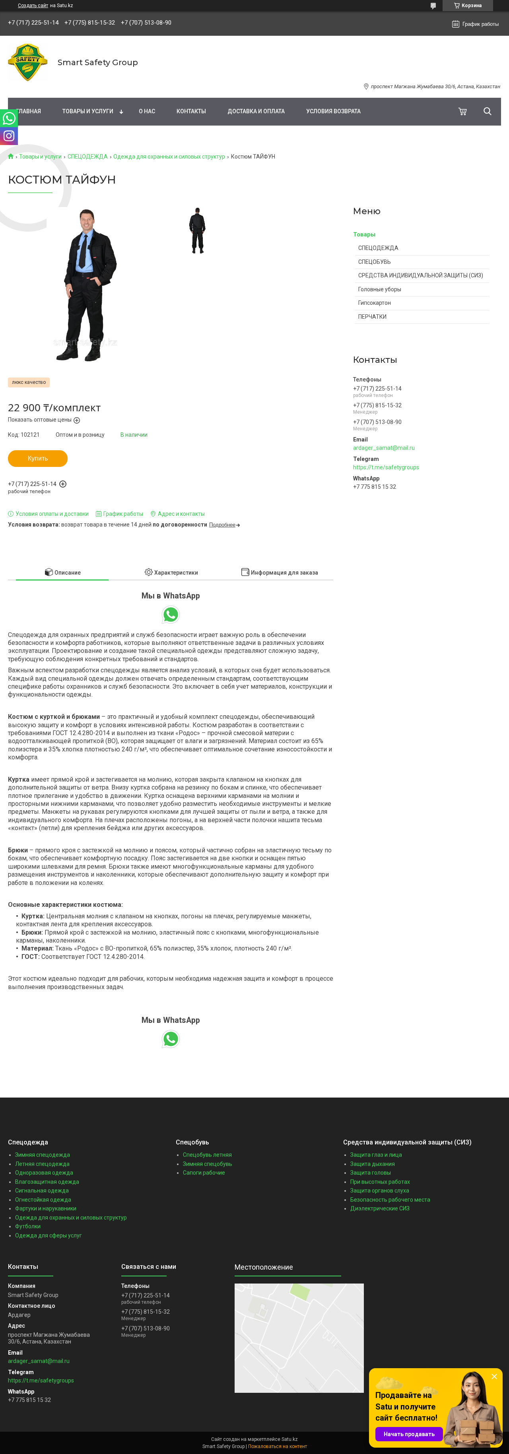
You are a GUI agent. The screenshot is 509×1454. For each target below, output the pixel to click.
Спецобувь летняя (207, 1155)
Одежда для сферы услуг (48, 1235)
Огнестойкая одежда (43, 1200)
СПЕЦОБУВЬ (374, 262)
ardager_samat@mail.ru (384, 448)
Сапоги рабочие (204, 1172)
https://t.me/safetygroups (386, 467)
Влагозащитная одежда (47, 1182)
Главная (28, 111)
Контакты (191, 111)
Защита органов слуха (379, 1190)
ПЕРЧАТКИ (372, 317)
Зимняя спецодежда (42, 1155)
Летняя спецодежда (42, 1164)
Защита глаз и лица (376, 1155)
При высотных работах (380, 1182)
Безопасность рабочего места (390, 1200)
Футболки (28, 1226)
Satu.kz (290, 1439)
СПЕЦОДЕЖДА (88, 156)
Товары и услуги (87, 111)
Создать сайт (33, 5)
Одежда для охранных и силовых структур (169, 156)
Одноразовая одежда (44, 1172)
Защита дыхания (372, 1164)
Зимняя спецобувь (207, 1164)
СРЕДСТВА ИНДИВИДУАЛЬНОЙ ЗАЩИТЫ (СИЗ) (420, 275)
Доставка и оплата (256, 111)
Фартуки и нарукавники (45, 1208)
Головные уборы (379, 289)
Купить (38, 458)
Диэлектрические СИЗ (380, 1208)
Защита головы (370, 1172)
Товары (364, 234)
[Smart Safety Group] (28, 62)
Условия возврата (333, 111)
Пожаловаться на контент (277, 1446)
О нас (147, 111)
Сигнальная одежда (42, 1190)
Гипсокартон (374, 303)
